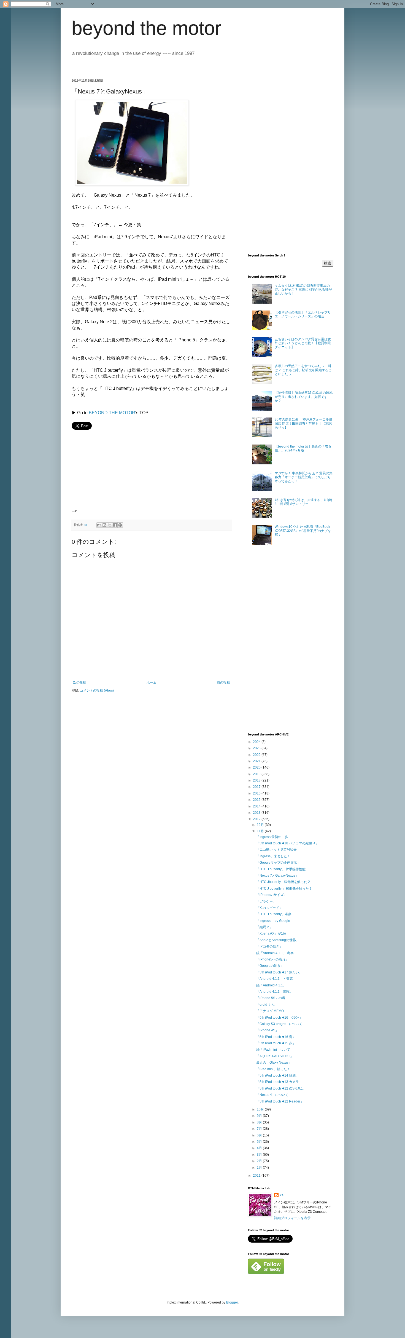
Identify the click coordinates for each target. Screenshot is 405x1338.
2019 (257, 774)
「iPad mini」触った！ (273, 1069)
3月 (260, 1155)
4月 (260, 1148)
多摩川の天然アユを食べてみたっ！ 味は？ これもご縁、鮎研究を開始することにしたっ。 (303, 370)
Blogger (232, 1302)
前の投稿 (223, 682)
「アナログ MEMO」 (271, 1011)
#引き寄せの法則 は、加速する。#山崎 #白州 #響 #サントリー (303, 502)
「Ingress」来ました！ (273, 856)
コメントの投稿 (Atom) (97, 690)
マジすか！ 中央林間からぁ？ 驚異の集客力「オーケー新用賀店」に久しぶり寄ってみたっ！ (304, 477)
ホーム (151, 682)
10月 (261, 1109)
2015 (257, 800)
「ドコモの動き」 (269, 946)
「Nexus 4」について (272, 1095)
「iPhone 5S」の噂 (270, 998)
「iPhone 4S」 (267, 1030)
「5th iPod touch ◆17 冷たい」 (279, 972)
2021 (257, 761)
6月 (260, 1135)
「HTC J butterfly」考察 (273, 914)
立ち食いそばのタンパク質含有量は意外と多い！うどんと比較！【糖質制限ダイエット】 (303, 343)
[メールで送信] (99, 525)
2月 (260, 1161)
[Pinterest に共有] (120, 525)
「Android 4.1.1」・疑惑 (274, 979)
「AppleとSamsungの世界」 (277, 940)
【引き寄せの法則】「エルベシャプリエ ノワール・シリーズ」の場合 (303, 314)
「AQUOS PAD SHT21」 (274, 1056)
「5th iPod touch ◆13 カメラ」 (279, 1082)
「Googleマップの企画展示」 (278, 863)
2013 (257, 813)
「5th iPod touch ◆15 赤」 (276, 1043)
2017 (257, 787)
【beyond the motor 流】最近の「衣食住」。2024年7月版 (303, 448)
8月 (260, 1122)
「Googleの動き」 (270, 966)
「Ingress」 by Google (273, 921)
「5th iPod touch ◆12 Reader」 (280, 1101)
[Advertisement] (119, 477)
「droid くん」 (267, 1005)
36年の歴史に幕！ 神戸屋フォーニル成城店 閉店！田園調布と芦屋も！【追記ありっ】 (303, 423)
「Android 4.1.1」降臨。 (274, 992)
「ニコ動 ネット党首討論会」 (278, 850)
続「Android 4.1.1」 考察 (275, 953)
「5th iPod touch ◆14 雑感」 (277, 1075)
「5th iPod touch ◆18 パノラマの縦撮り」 (287, 843)
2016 (257, 793)
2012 (257, 819)
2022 (257, 755)
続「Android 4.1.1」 (271, 985)
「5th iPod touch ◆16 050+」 (279, 1017)
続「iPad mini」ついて (273, 1049)
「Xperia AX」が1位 (271, 933)
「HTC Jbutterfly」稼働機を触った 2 (283, 882)
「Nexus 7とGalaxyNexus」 (277, 875)
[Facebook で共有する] (115, 525)
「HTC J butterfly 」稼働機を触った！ (284, 888)
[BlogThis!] (104, 525)
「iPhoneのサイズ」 (271, 895)
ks (282, 1195)
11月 (261, 831)
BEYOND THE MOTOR (112, 412)
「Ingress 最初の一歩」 (273, 837)
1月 (260, 1168)
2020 (257, 767)
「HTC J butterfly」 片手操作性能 (281, 869)
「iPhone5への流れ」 (272, 959)
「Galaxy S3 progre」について (279, 1024)
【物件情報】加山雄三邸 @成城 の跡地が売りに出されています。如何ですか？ (304, 397)
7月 (260, 1129)
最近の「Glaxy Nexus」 (274, 1062)
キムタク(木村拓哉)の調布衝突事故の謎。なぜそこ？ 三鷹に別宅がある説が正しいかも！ (303, 290)
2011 (257, 1176)
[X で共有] (109, 525)
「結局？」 (264, 927)
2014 (257, 806)
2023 (257, 748)
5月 (260, 1142)
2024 (257, 742)
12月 (261, 825)
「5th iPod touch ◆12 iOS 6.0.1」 (281, 1088)
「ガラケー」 (266, 901)
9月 (260, 1116)
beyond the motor (146, 28)
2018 (257, 780)
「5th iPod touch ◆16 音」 (276, 1037)
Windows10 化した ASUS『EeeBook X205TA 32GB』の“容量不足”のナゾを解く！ (303, 531)
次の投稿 (79, 682)
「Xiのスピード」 (269, 908)
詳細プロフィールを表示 (292, 1218)
